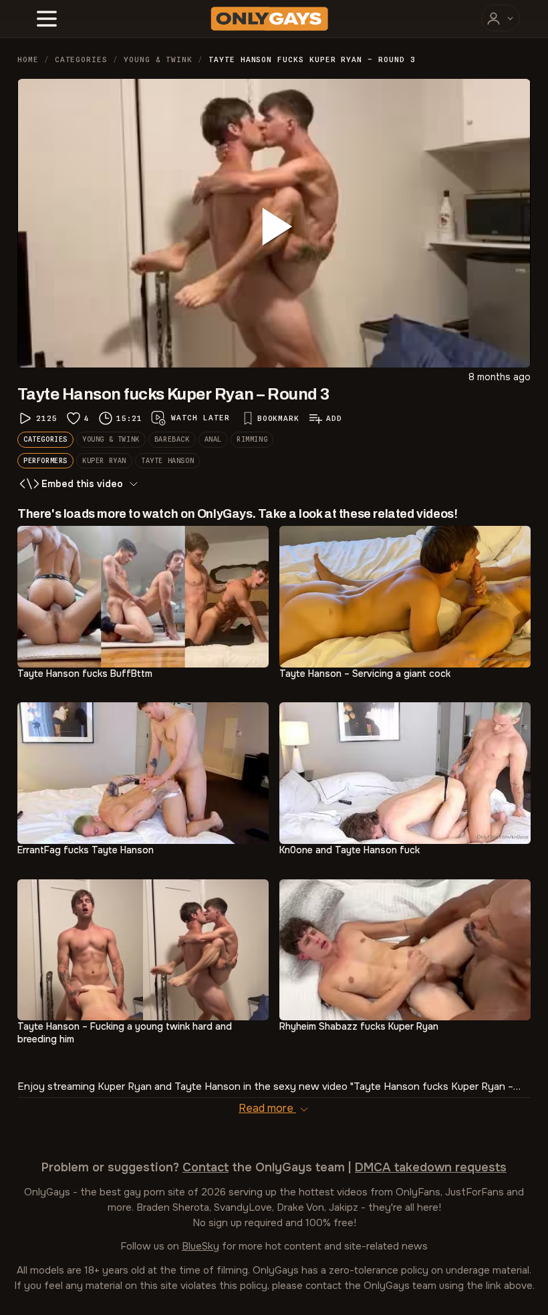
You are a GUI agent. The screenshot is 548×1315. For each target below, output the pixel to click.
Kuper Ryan (104, 460)
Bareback (172, 439)
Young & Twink (158, 59)
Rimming (252, 439)
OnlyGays (47, 1192)
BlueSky (200, 1246)
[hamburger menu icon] (46, 18)
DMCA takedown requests (431, 1167)
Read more (267, 1108)
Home (28, 59)
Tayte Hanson (167, 460)
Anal (213, 439)
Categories (81, 59)
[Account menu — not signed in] (500, 18)
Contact (205, 1167)
